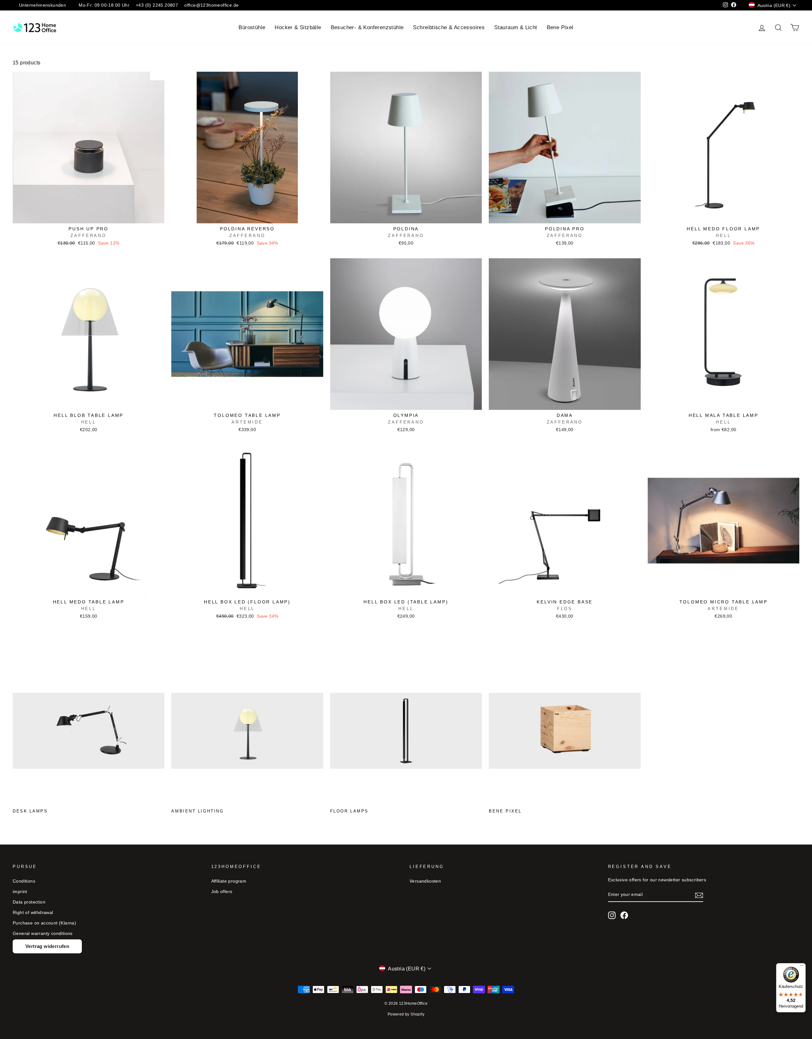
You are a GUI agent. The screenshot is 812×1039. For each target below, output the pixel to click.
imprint (20, 891)
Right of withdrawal (33, 912)
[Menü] (802, 967)
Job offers (221, 891)
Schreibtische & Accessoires (449, 27)
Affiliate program (228, 881)
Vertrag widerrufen (47, 946)
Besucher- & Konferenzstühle (367, 27)
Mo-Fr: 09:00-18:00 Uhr (104, 5)
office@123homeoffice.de (211, 5)
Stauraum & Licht (515, 27)
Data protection (29, 902)
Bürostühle (252, 27)
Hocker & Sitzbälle (298, 27)
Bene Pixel (560, 27)
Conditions (24, 881)
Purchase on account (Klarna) (44, 923)
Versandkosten (425, 881)
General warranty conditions (43, 933)
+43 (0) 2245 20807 (157, 5)
